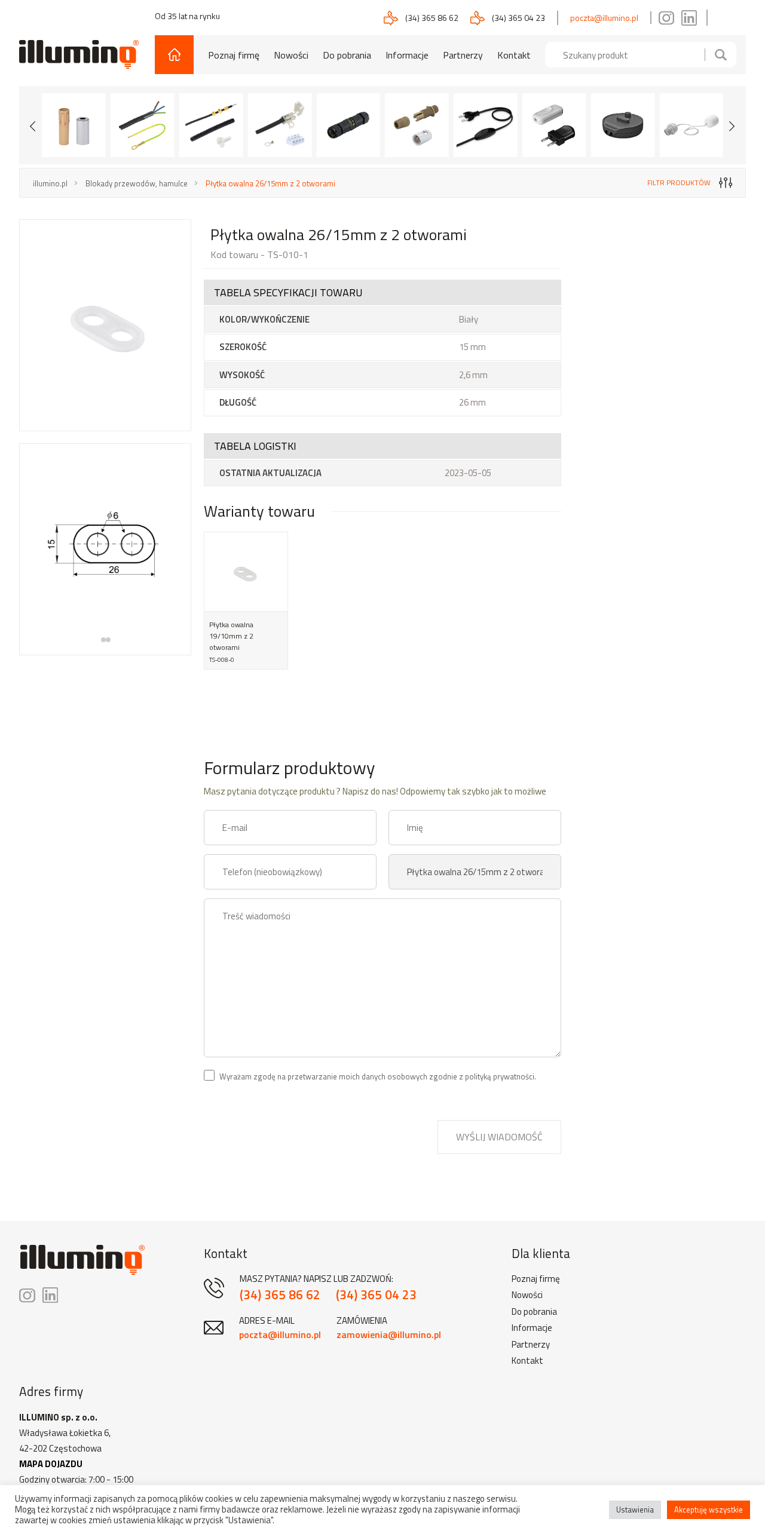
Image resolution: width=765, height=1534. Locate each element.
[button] (103, 639)
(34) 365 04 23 (518, 17)
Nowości (291, 55)
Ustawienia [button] (635, 1509)
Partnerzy (463, 55)
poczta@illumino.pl (604, 17)
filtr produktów (679, 182)
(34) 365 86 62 (431, 17)
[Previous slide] (33, 125)
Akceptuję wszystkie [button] (708, 1509)
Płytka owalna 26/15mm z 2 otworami (270, 183)
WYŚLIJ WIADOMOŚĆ (499, 1137)
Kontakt (514, 55)
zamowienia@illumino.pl (388, 1334)
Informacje (407, 55)
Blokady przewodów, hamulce (136, 183)
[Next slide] (732, 125)
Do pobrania (347, 55)
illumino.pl (50, 183)
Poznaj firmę (233, 55)
